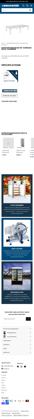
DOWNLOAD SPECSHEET (9, 95)
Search (3, 378)
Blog (2, 393)
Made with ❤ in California (21, 415)
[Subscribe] (28, 319)
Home (3, 43)
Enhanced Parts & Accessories (14, 133)
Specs (3, 385)
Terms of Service (6, 415)
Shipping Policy (5, 413)
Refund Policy (16, 413)
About (3, 380)
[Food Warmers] (17, 189)
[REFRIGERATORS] (17, 276)
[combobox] (17, 10)
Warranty (4, 390)
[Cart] (27, 5)
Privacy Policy (25, 411)
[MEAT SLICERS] (17, 233)
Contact (3, 375)
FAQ (2, 383)
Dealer (3, 388)
